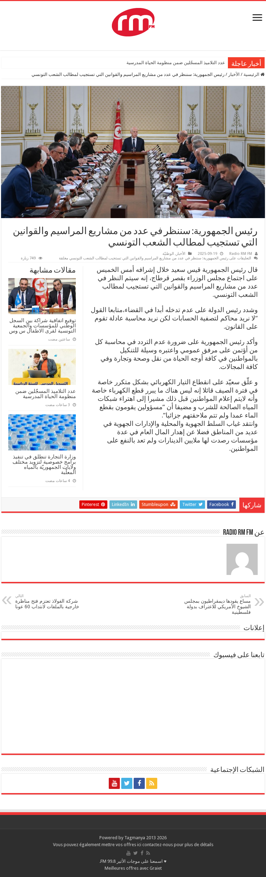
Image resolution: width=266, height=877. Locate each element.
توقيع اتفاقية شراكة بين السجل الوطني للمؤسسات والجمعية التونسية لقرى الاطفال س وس (42, 325)
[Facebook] (139, 783)
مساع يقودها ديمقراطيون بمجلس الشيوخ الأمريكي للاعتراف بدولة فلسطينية (217, 604)
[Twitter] (126, 783)
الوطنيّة (168, 253)
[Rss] (151, 783)
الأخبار (234, 74)
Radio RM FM (240, 253)
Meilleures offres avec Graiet (133, 868)
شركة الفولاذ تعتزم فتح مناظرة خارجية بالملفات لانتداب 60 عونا (47, 601)
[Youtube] (114, 783)
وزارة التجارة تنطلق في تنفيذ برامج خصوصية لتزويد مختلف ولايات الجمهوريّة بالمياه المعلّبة (44, 464)
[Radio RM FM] (133, 20)
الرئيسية (251, 74)
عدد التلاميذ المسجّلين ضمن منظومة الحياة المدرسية (175, 62)
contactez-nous (158, 844)
